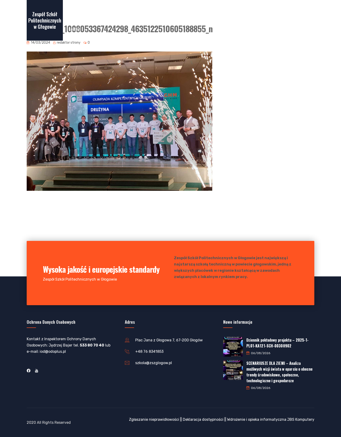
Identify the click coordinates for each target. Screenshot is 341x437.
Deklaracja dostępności (203, 419)
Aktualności (184, 11)
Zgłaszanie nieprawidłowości (154, 419)
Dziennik (161, 11)
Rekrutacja (110, 11)
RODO (275, 11)
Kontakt (74, 29)
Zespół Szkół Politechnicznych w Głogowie (44, 20)
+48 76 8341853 (149, 351)
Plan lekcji (139, 11)
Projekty (228, 11)
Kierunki (208, 11)
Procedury (255, 11)
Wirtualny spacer (81, 11)
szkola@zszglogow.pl (153, 363)
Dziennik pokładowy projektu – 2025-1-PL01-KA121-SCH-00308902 (277, 343)
